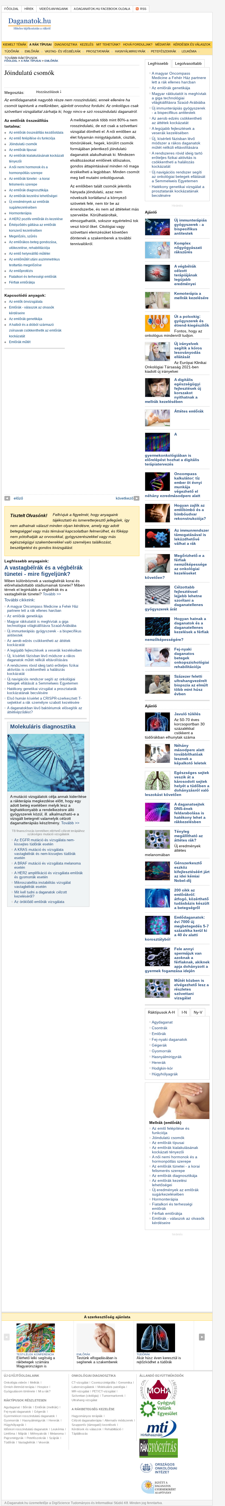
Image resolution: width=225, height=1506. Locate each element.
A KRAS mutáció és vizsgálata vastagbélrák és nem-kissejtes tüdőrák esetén (45, 854)
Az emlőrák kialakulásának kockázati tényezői (175, 1149)
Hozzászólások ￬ (48, 92)
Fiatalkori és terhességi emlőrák (33, 277)
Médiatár (162, 44)
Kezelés (86, 44)
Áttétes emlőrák (189, 411)
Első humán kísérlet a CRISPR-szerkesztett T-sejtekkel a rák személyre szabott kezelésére (44, 700)
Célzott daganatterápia (87, 1420)
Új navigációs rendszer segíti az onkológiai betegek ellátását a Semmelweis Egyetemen (42, 681)
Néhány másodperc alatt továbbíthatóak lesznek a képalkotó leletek (190, 754)
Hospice (42, 1387)
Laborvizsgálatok (83, 1387)
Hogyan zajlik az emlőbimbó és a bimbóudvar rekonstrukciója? (190, 512)
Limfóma (9, 1433)
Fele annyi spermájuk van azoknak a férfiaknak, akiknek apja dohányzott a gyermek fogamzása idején (177, 960)
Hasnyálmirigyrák (130, 51)
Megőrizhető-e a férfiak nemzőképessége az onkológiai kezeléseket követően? (176, 566)
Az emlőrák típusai (22, 150)
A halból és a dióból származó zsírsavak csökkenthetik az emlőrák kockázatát (35, 330)
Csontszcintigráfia (103, 1382)
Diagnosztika (66, 44)
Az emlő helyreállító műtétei (29, 254)
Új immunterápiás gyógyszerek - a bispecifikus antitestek (178, 110)
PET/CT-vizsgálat (104, 1391)
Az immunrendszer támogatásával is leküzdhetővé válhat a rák (191, 537)
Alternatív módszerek (119, 1420)
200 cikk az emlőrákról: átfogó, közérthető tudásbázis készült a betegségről (191, 899)
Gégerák (159, 1045)
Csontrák (159, 1028)
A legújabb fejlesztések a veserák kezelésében (44, 650)
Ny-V (198, 1012)
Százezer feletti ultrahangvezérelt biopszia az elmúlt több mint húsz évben (191, 685)
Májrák (22, 1433)
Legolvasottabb (188, 63)
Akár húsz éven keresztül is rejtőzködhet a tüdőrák (159, 1360)
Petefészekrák (163, 51)
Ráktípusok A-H (161, 1012)
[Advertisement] (185, 1270)
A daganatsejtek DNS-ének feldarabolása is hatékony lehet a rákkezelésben (190, 813)
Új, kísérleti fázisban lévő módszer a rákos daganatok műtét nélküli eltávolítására (41, 658)
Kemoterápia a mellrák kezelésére (191, 295)
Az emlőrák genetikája (25, 319)
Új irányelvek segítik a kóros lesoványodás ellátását (188, 350)
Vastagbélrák (26, 1442)
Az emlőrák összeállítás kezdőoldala (36, 132)
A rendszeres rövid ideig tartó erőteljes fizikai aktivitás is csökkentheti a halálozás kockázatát (42, 669)
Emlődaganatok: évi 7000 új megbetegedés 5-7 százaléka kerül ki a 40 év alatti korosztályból (177, 928)
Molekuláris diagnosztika (42, 726)
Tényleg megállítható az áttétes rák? (188, 835)
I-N (184, 1012)
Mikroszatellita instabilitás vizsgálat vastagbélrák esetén (42, 884)
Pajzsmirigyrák (14, 1438)
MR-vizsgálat (80, 1391)
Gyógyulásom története (19, 1391)
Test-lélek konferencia (35, 1354)
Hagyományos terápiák (87, 1416)
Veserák (43, 1442)
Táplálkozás (80, 1433)
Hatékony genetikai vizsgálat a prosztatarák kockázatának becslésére (42, 691)
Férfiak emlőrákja (22, 282)
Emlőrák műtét (19, 342)
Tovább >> (52, 594)
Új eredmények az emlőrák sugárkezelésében (175, 1192)
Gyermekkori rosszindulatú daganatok (29, 1416)
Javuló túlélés (187, 714)
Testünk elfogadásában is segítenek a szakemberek (97, 1360)
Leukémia (189, 51)
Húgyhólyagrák (165, 1074)
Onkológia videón (15, 1382)
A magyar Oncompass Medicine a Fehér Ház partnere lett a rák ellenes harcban (42, 608)
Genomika (125, 1382)
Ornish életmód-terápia (19, 1387)
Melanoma (57, 1433)
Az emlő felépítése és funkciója (32, 138)
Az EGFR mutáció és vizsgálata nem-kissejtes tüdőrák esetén (44, 842)
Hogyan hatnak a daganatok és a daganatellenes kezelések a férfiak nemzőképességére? (177, 629)
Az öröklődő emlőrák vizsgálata (39, 902)
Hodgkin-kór (162, 1068)
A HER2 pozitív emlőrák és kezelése (36, 219)
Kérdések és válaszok (191, 44)
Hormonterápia (20, 213)
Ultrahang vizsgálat (84, 1400)
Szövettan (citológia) (85, 1395)
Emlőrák (32, 51)
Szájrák (54, 1438)
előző (18, 498)
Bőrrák (27, 1407)
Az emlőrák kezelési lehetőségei (33, 196)
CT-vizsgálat (80, 1382)
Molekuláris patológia (111, 1387)
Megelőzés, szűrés (23, 236)
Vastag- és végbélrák (63, 51)
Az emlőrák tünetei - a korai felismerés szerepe (176, 1168)
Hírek (28, 8)
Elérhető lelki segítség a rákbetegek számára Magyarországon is (35, 1362)
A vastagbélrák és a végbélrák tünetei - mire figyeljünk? (43, 571)
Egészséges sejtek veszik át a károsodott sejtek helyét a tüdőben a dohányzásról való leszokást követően (177, 783)
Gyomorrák (161, 1051)
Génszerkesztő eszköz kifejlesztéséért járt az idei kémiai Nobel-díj (192, 872)
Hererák (159, 1062)
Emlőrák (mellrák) (46, 1407)
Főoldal (11, 8)
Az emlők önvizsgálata (26, 302)
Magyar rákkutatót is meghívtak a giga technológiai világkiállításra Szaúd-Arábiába (41, 623)
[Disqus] (71, 425)
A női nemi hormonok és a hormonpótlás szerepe (174, 1159)
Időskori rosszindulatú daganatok (26, 1429)
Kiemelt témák (14, 44)
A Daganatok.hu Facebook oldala (102, 8)
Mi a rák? (44, 1391)
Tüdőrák (11, 51)
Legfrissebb (158, 63)
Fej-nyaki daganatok (169, 1039)
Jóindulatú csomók (23, 144)
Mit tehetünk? (108, 44)
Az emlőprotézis (21, 271)
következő (124, 498)
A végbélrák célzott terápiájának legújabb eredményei (185, 275)
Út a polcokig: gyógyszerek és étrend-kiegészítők (191, 320)
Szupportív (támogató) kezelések (94, 1424)
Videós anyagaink (53, 8)
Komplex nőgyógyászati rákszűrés (188, 247)
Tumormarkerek (112, 1395)
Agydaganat (162, 1022)
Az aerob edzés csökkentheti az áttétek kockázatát (177, 120)
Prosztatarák (97, 51)
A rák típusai (40, 44)
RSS (143, 8)
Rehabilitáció (113, 1429)
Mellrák (35, 1382)
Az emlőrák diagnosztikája (28, 190)
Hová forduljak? (137, 44)
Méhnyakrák (38, 1433)
